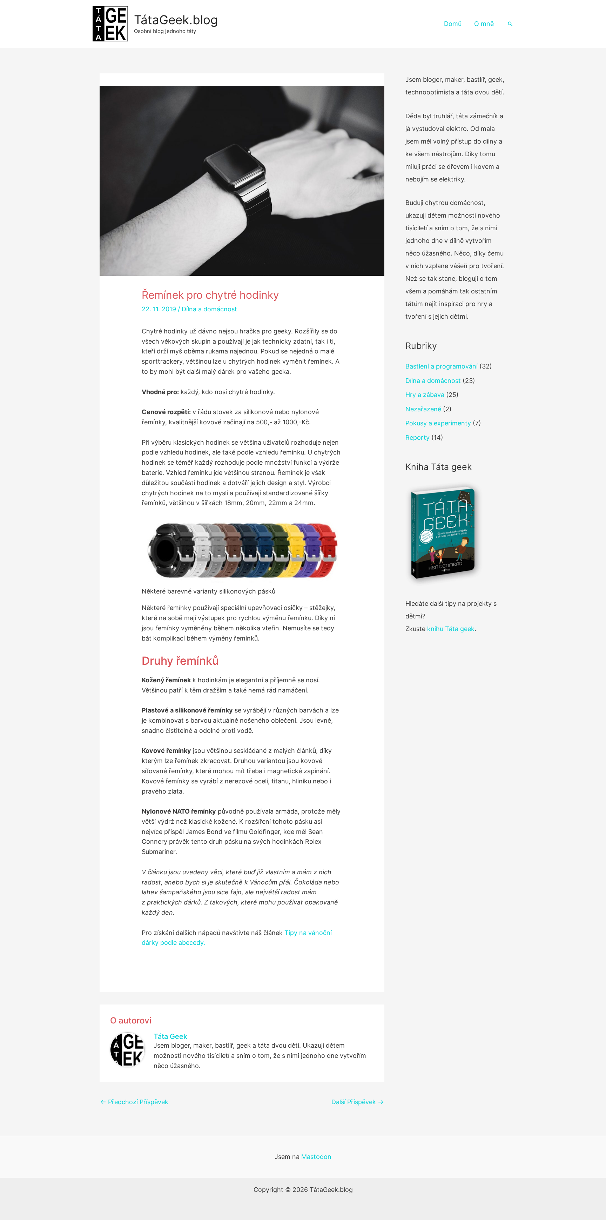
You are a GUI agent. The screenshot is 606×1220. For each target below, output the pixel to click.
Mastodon (316, 1156)
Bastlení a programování (441, 366)
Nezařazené (423, 409)
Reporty (417, 437)
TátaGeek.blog (176, 19)
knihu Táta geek (450, 628)
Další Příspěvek (357, 1102)
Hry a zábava (424, 394)
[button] (510, 24)
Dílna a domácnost (209, 309)
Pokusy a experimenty (438, 423)
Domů (453, 23)
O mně (484, 23)
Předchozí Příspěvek (134, 1102)
